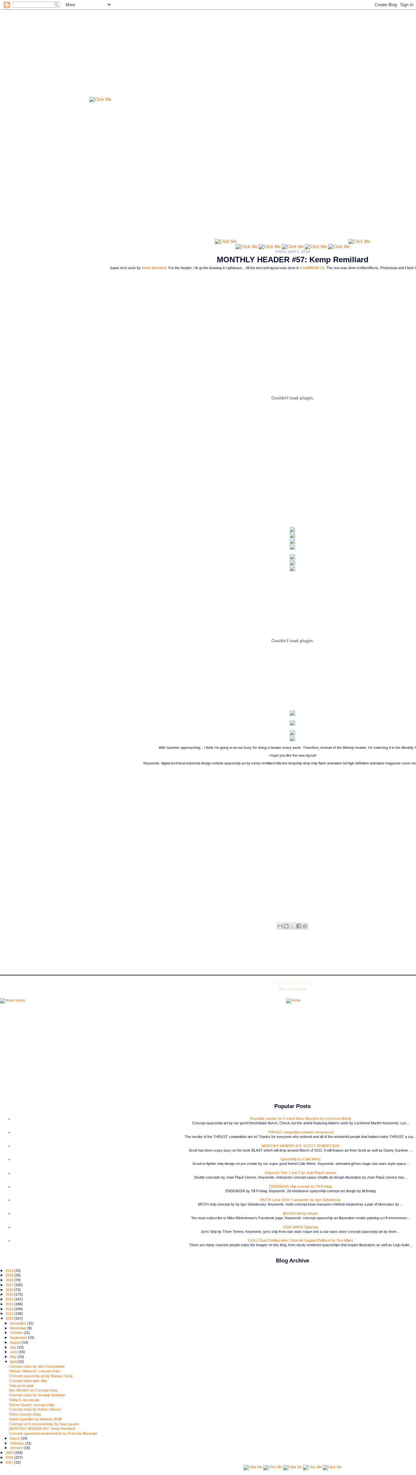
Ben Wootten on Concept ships (33, 1390)
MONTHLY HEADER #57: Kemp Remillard (293, 259)
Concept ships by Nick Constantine (37, 1366)
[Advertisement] (292, 197)
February (17, 1443)
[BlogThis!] (286, 926)
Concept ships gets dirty (28, 1381)
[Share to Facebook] (298, 926)
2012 (10, 1309)
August (16, 1342)
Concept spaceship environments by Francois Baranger (53, 1433)
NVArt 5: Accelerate (24, 1400)
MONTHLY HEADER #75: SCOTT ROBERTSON (300, 1146)
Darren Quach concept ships (32, 1405)
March (15, 1438)
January (17, 1448)
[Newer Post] (12, 1000)
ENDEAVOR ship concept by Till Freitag (300, 1186)
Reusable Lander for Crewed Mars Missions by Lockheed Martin (300, 1118)
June (14, 1352)
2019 (10, 1275)
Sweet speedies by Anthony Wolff (35, 1419)
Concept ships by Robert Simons (35, 1409)
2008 (10, 1457)
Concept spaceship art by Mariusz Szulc (41, 1376)
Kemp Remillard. (154, 268)
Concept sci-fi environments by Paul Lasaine (44, 1424)
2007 (10, 1462)
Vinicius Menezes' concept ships (34, 1371)
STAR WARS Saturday (300, 1227)
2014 (10, 1299)
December (18, 1323)
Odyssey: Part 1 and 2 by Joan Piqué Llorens (300, 1173)
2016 (10, 1290)
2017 (10, 1285)
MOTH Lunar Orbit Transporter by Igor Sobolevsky (300, 1200)
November (18, 1328)
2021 (10, 1271)
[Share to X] (292, 926)
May (14, 1357)
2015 (10, 1294)
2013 (10, 1304)
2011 (10, 1313)
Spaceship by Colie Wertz (300, 1159)
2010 (10, 1318)
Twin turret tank (21, 1386)
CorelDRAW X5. (312, 268)
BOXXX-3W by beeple (300, 1213)
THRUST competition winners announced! (300, 1132)
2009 (10, 1453)
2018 (10, 1280)
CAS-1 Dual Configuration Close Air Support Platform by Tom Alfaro (300, 1240)
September (19, 1337)
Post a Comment (293, 989)
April (14, 1362)
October (17, 1333)
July (13, 1347)
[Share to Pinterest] (305, 926)
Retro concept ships (25, 1414)
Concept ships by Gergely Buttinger (37, 1395)
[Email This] (280, 926)
